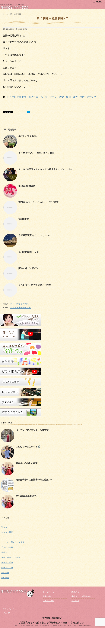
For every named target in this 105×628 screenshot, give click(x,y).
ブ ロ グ (6, 613)
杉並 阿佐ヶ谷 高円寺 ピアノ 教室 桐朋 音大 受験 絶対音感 (59, 97)
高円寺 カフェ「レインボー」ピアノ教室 (38, 202)
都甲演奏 (5, 578)
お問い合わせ (8, 609)
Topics (4, 527)
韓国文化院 (23, 219)
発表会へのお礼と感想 (27, 463)
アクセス (75, 601)
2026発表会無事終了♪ (26, 496)
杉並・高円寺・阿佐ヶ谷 (11, 558)
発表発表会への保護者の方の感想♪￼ (34, 480)
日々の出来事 (14, 97)
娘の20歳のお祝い (27, 186)
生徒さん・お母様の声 (81, 597)
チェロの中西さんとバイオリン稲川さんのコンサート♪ (45, 169)
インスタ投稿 (7, 532)
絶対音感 (5, 573)
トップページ (48, 592)
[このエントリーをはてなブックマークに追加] (28, 112)
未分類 (4, 553)
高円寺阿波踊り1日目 (28, 252)
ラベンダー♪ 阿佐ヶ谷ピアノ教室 (34, 285)
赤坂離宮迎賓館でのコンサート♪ (34, 235)
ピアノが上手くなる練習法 (12, 542)
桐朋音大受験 (7, 563)
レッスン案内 (48, 601)
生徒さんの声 (7, 568)
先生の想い (47, 597)
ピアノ (4, 537)
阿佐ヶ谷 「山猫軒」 (28, 268)
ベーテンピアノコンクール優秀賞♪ (33, 430)
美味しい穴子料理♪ (27, 136)
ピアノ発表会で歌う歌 (20, 308)
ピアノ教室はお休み (19, 304)
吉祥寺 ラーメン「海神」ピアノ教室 (36, 153)
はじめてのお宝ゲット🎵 (28, 447)
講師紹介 (75, 592)
